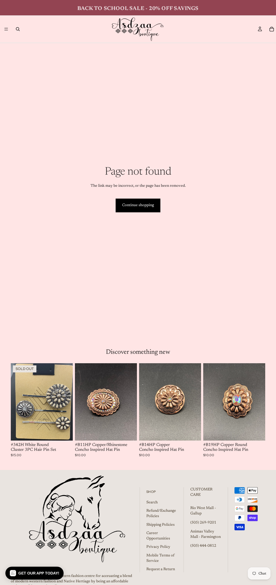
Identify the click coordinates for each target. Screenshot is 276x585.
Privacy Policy (158, 547)
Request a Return (160, 569)
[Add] (128, 432)
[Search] (18, 29)
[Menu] (6, 29)
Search (152, 502)
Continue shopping (138, 205)
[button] (34, 573)
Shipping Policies (160, 525)
